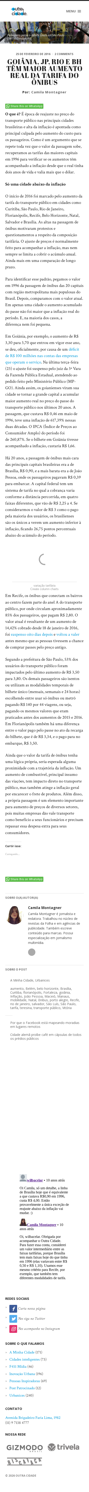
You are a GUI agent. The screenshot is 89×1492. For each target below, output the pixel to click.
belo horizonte (47, 988)
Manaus (63, 996)
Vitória (67, 1008)
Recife (74, 1000)
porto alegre (59, 1000)
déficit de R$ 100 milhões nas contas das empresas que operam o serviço (42, 356)
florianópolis (32, 992)
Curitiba (15, 992)
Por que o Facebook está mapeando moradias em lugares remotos (44, 1025)
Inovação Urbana (22, 1373)
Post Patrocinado (22, 1388)
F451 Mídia (17, 1366)
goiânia (64, 992)
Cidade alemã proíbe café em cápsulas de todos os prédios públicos (45, 1036)
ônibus (43, 1000)
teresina (26, 1008)
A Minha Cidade (21, 980)
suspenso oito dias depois (32, 634)
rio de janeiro (20, 1004)
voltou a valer (67, 634)
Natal (32, 1000)
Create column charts (44, 589)
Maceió (49, 996)
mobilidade (18, 1000)
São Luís (52, 1004)
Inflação (16, 996)
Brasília (65, 988)
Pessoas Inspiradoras (24, 1381)
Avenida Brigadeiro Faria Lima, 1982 (32, 1417)
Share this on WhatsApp (26, 106)
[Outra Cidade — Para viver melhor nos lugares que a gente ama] (19, 11)
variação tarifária (44, 585)
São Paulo (68, 1004)
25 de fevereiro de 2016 (33, 54)
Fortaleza (50, 992)
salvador (38, 1004)
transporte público (47, 1008)
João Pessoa (33, 996)
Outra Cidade (26, 1476)
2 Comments (64, 54)
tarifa (14, 1008)
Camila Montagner (49, 92)
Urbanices (42, 980)
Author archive (31, 952)
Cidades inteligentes (24, 1359)
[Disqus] (44, 1111)
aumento (17, 988)
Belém (30, 988)
